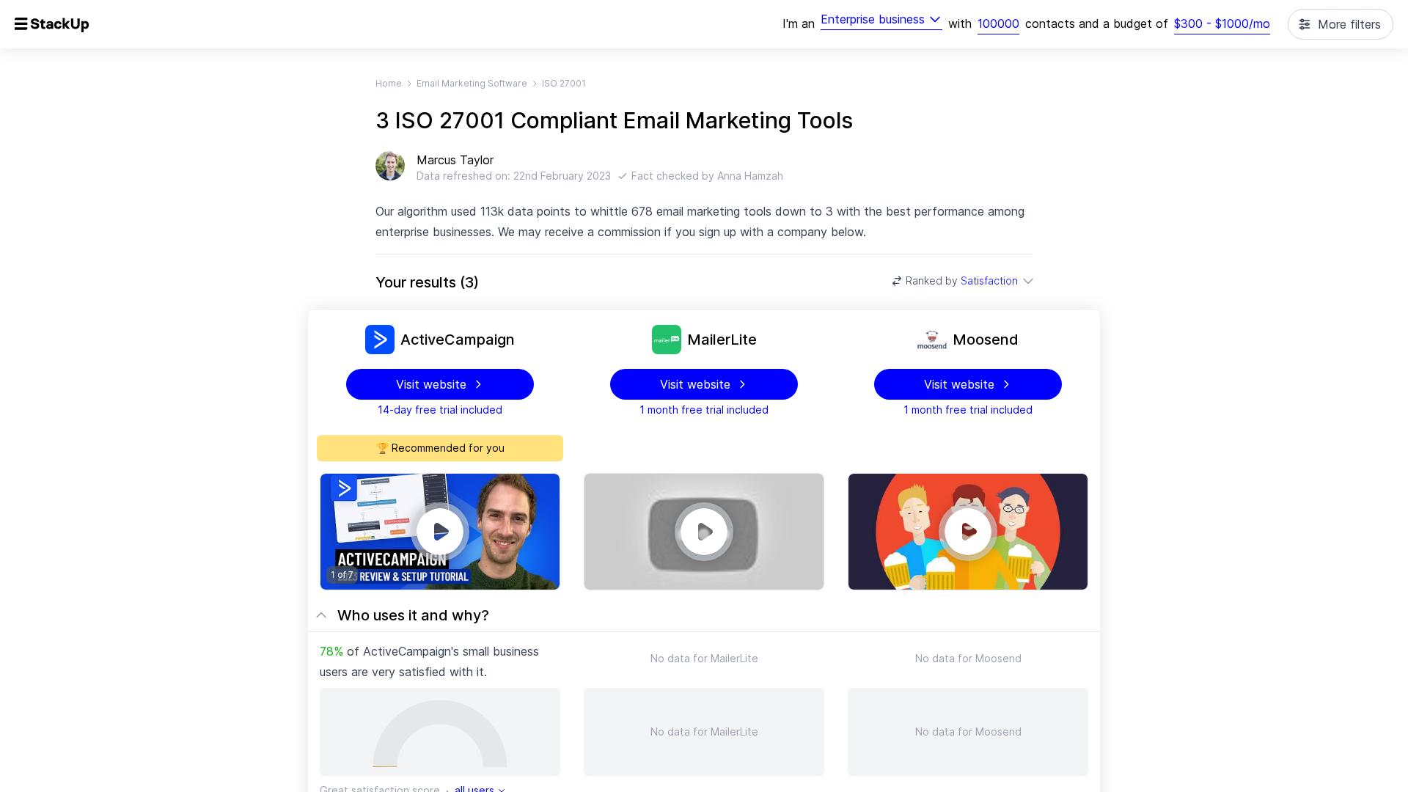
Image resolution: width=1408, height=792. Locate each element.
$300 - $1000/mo (1222, 23)
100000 (998, 23)
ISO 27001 (564, 83)
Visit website (431, 384)
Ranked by (962, 280)
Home (388, 83)
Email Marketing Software (472, 83)
